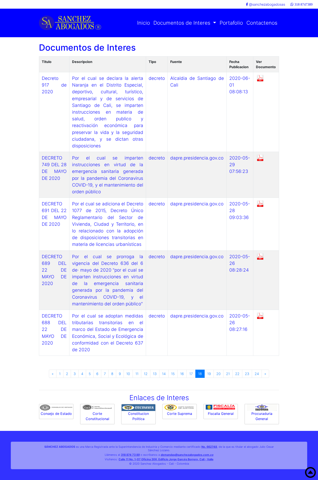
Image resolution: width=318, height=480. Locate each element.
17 (191, 374)
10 (128, 374)
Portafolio (231, 23)
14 (164, 374)
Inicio (143, 23)
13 (155, 374)
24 (257, 374)
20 (218, 374)
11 (136, 374)
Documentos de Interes (182, 23)
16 (182, 374)
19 (209, 374)
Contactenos (261, 23)
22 (237, 374)
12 (146, 374)
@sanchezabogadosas (266, 4)
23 (247, 374)
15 (173, 374)
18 (200, 374)
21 (228, 374)
